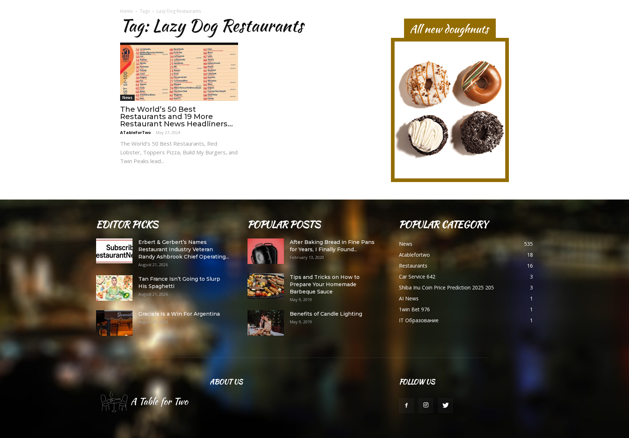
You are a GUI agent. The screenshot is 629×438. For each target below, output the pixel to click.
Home (126, 11)
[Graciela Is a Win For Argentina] (114, 323)
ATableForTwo (135, 132)
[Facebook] (406, 405)
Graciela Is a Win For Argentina (179, 314)
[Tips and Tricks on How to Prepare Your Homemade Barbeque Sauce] (266, 286)
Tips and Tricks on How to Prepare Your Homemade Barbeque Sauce (325, 284)
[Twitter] (445, 405)
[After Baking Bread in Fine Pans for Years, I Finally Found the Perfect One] (266, 251)
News (127, 97)
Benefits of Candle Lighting (326, 314)
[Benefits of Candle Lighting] (266, 323)
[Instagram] (426, 405)
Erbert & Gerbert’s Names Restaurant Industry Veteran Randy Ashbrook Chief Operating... (183, 249)
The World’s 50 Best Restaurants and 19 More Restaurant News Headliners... (176, 116)
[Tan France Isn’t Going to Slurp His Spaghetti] (114, 288)
